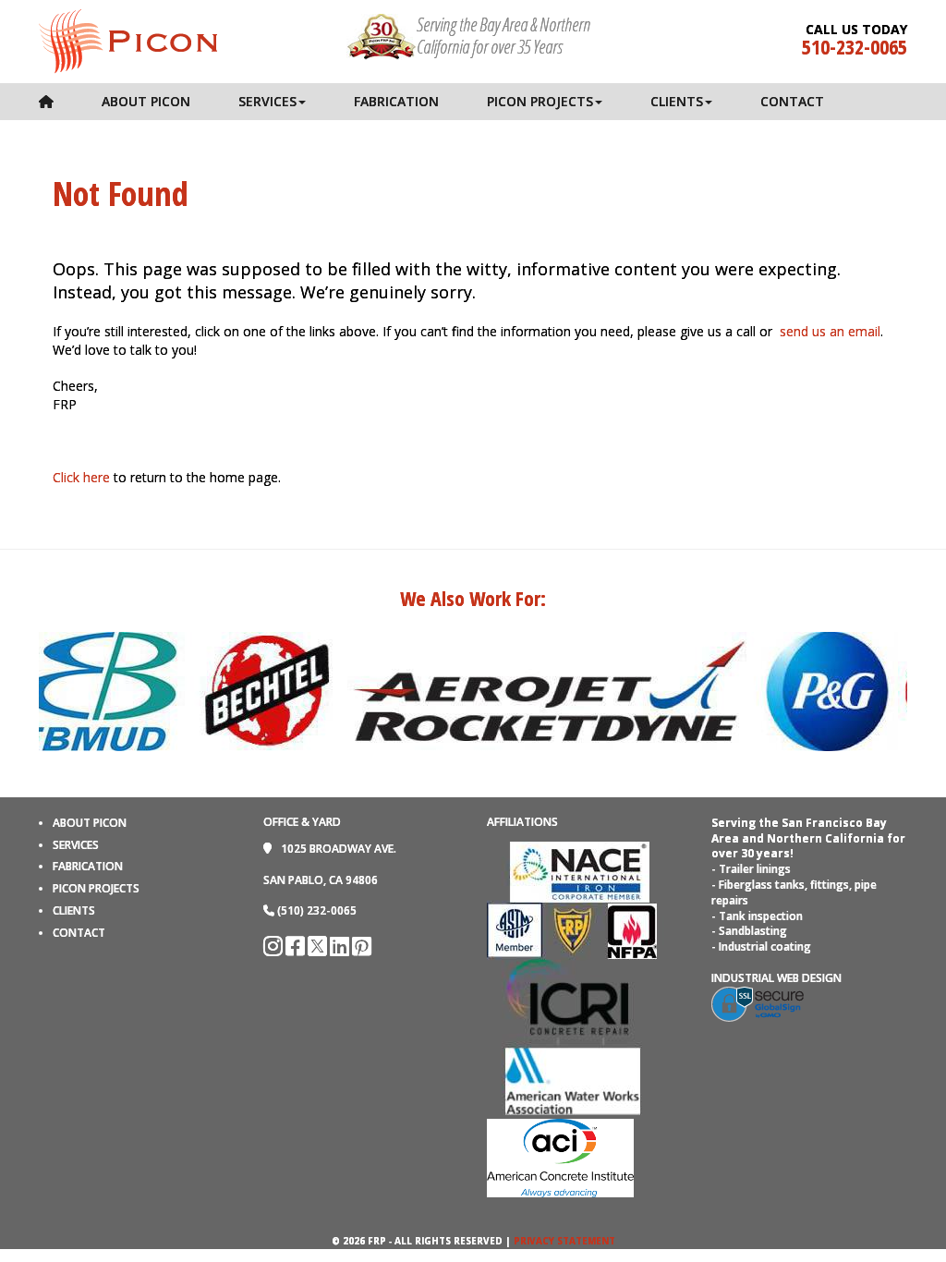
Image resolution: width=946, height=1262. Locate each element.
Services (267, 101)
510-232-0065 (854, 46)
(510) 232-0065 (317, 910)
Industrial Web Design (776, 978)
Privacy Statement (564, 1240)
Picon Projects (540, 101)
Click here (81, 477)
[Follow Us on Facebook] (296, 950)
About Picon (146, 101)
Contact (792, 101)
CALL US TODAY (856, 29)
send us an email (830, 331)
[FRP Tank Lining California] (128, 40)
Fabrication (396, 101)
